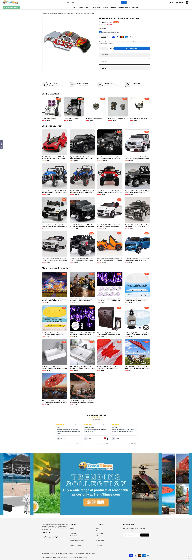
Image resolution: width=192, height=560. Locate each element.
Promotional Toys (100, 538)
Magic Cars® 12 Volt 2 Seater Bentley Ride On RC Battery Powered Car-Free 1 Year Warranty (109, 225)
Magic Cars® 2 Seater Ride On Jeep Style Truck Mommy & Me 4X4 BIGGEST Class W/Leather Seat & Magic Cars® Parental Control (108, 157)
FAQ (97, 535)
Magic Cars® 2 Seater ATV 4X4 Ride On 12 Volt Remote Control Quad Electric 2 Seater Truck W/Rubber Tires (54, 191)
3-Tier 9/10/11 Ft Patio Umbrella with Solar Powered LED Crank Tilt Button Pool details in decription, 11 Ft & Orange (54, 401)
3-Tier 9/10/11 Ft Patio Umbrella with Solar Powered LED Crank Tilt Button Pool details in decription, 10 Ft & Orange (82, 401)
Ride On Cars (73, 533)
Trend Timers (99, 545)
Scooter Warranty (100, 543)
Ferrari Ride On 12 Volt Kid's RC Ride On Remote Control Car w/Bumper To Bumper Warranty (53, 157)
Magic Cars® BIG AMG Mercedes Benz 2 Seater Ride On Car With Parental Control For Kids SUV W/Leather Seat (81, 157)
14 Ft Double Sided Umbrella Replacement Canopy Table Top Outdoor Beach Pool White (137, 299)
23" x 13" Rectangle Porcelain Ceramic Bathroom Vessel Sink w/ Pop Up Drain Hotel (82, 367)
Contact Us (98, 531)
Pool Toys (72, 528)
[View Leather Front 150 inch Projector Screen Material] (134, 438)
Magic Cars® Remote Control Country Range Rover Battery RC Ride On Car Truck (137, 225)
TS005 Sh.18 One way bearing (94, 118)
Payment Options (100, 540)
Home (43, 13)
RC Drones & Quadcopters (76, 531)
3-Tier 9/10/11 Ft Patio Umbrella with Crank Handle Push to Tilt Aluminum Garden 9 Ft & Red (137, 367)
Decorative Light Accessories (77, 540)
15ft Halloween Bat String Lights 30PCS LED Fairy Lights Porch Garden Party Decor (82, 333)
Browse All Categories (12, 7)
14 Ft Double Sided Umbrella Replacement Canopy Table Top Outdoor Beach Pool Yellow (54, 333)
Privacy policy (64, 557)
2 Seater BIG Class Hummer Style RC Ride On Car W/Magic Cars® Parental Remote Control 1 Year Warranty (81, 259)
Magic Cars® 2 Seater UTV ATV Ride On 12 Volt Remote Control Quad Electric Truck (82, 191)
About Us (98, 528)
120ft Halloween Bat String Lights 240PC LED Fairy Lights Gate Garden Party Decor (108, 299)
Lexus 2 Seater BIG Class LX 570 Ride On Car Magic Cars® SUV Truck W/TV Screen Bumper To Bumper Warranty (81, 225)
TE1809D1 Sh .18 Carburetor (138, 118)
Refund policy (56, 557)
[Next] (139, 434)
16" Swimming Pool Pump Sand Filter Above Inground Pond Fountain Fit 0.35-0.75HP (137, 333)
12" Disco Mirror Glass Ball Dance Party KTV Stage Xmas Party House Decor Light (82, 299)
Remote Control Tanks (75, 545)
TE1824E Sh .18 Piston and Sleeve (117, 118)
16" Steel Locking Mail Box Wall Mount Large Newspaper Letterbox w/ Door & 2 (108, 333)
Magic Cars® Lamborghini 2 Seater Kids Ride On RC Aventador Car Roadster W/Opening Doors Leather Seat (109, 259)
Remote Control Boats (75, 538)
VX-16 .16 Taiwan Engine (71, 118)
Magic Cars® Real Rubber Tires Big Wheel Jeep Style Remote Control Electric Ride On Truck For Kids (109, 191)
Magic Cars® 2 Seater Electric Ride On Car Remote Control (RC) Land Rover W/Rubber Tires (54, 259)
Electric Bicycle (73, 535)
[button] (105, 24)
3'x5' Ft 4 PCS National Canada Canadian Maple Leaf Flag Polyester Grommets (108, 367)
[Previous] (53, 434)
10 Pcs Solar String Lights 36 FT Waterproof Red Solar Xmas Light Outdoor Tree (54, 299)
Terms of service (74, 557)
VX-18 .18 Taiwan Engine (49, 118)
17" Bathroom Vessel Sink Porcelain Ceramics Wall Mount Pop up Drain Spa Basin (54, 367)
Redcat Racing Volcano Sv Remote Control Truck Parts (59, 13)
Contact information (47, 557)
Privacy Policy (99, 533)
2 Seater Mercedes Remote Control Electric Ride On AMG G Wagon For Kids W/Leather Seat (137, 157)
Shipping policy (83, 557)
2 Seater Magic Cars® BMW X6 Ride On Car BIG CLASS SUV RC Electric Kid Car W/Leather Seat (137, 259)
